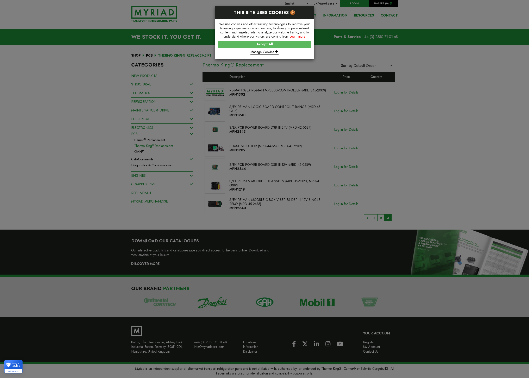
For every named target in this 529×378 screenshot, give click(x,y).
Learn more (297, 36)
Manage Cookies (262, 52)
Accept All (264, 44)
